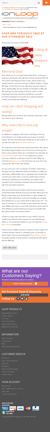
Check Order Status (9, 394)
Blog (9, 25)
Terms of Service (8, 372)
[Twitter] (22, 298)
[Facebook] (18, 298)
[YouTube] (26, 298)
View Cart (5, 391)
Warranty (5, 363)
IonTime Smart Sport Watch (13, 155)
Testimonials (6, 341)
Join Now (25, 295)
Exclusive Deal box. (27, 142)
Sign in (4, 389)
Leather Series (7, 316)
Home (4, 25)
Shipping (5, 366)
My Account (6, 386)
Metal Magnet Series (9, 313)
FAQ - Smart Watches (10, 361)
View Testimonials (22, 283)
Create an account (16, 389)
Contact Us (6, 358)
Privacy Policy (7, 374)
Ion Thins (5, 319)
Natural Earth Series (9, 324)
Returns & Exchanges (10, 369)
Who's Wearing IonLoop (11, 347)
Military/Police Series (38, 235)
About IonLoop (7, 338)
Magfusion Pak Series (10, 327)
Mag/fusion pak (15, 161)
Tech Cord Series (8, 321)
